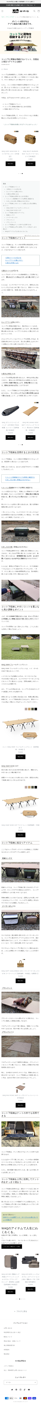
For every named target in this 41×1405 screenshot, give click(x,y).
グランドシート (11, 222)
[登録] (35, 1382)
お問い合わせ (8, 1328)
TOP (2, 17)
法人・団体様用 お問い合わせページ (15, 1370)
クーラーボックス (12, 217)
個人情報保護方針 (9, 1345)
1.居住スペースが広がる (13, 189)
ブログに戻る (21, 1311)
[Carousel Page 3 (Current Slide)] (22, 173)
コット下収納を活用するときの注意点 (17, 196)
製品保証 (6, 1354)
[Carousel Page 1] (18, 173)
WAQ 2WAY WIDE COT (13, 210)
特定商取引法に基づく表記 (12, 1332)
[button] (2, 11)
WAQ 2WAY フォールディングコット (17, 208)
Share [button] (6, 69)
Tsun (38, 235)
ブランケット (10, 220)
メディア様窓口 (9, 1366)
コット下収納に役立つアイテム (14, 212)
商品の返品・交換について (12, 1341)
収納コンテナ (10, 215)
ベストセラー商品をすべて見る (11, 1246)
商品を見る (10, 163)
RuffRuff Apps (30, 235)
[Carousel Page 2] (20, 173)
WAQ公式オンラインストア (22, 1401)
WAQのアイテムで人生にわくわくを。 (17, 231)
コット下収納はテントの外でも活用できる (18, 224)
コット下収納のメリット (12, 187)
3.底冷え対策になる (12, 194)
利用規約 (6, 1349)
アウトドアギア (10, 17)
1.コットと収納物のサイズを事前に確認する (20, 199)
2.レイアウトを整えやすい (14, 191)
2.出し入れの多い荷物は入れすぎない (18, 201)
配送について (8, 1337)
